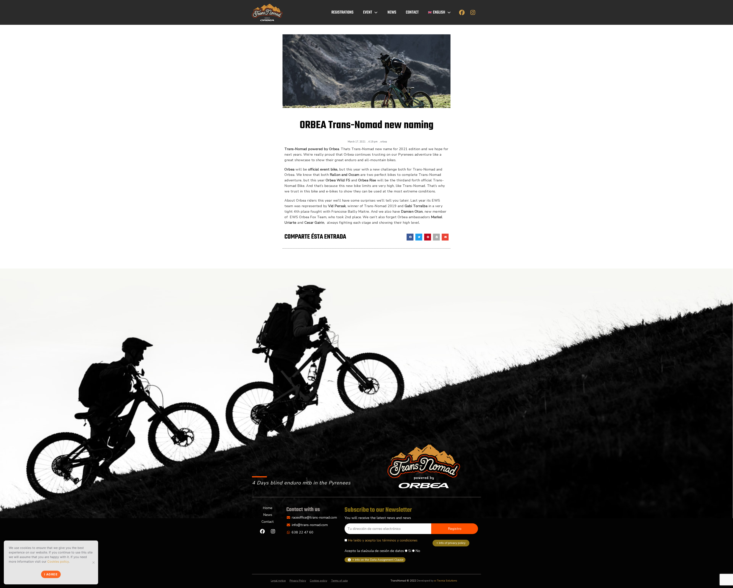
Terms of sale (339, 580)
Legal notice (278, 580)
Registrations (342, 12)
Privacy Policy (298, 580)
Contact (412, 12)
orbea (383, 141)
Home (267, 508)
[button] (410, 237)
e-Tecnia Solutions (445, 580)
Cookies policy (318, 580)
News (391, 12)
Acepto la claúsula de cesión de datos (374, 551)
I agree (51, 574)
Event (367, 12)
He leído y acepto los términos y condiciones (382, 540)
